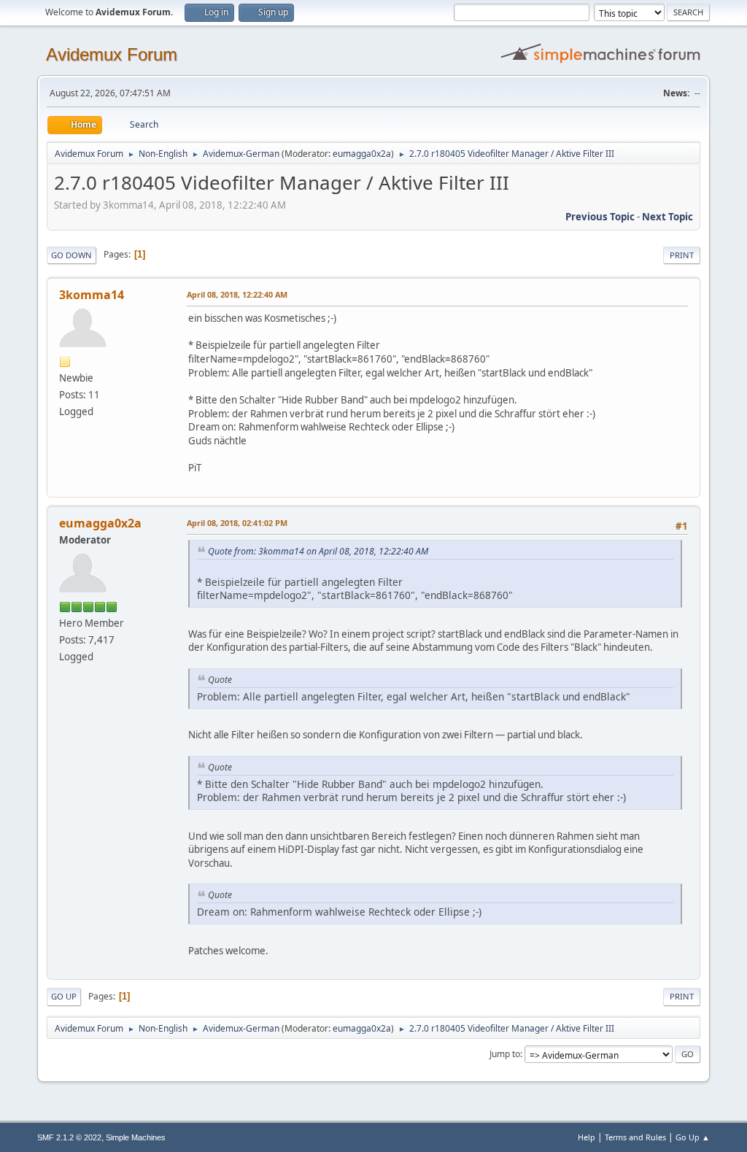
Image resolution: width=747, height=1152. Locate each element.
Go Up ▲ (693, 1137)
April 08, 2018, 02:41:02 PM (237, 522)
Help (586, 1137)
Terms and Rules (635, 1137)
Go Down (71, 255)
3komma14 (91, 295)
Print (682, 255)
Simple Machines (136, 1137)
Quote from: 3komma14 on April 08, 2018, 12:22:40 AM (318, 551)
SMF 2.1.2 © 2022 (69, 1137)
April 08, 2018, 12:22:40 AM (237, 294)
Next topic (667, 216)
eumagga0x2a (362, 153)
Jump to (504, 1054)
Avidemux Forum (111, 54)
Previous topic (600, 216)
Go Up (64, 996)
